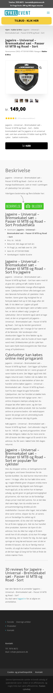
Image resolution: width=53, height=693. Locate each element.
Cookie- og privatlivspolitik (19, 672)
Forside (10, 622)
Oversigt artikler (23, 622)
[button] (40, 67)
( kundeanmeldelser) (26, 118)
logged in (22, 598)
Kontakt (10, 630)
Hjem (7, 29)
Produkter (11, 626)
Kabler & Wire (16, 29)
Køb (28, 145)
